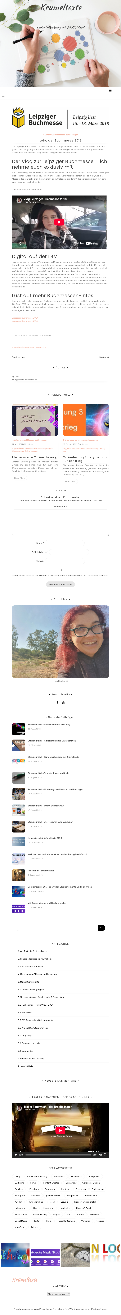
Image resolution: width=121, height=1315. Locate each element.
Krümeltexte (60, 7)
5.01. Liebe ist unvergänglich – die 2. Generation (41, 997)
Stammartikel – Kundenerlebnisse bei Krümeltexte (53, 757)
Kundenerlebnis (36, 1201)
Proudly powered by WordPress (29, 1309)
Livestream (49, 1208)
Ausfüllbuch (59, 1176)
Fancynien (23, 448)
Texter (37, 1221)
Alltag (18, 1176)
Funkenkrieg (42, 448)
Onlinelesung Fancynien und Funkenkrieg (35, 459)
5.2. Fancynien (25, 1012)
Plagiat (56, 1214)
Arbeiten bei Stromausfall (41, 870)
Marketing (65, 1208)
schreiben (94, 1214)
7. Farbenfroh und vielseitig (31, 1058)
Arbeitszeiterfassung (37, 1176)
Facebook (34, 1189)
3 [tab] (62, 490)
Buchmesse (24, 347)
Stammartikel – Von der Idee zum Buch (48, 773)
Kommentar (60, 506)
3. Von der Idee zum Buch (30, 966)
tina (17, 376)
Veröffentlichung (67, 1221)
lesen (52, 1201)
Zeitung (34, 1227)
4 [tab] (65, 490)
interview (35, 1195)
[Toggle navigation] (3, 97)
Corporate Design (91, 1182)
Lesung (51, 448)
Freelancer (81, 1189)
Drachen (19, 1189)
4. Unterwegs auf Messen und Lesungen (60, 135)
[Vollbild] (105, 1154)
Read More (19, 481)
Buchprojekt (94, 1176)
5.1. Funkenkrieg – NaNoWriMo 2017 (35, 1005)
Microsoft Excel (83, 1208)
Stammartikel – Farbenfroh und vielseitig (49, 724)
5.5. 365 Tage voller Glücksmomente (35, 1020)
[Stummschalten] (100, 1154)
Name (40, 543)
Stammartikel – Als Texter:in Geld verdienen (50, 822)
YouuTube (19, 1227)
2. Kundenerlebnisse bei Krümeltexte (35, 958)
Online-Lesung (40, 1214)
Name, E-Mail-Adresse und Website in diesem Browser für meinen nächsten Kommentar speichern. (60, 575)
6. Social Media (25, 1051)
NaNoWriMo (21, 1214)
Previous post (18, 357)
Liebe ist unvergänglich (85, 1201)
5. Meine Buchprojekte (28, 981)
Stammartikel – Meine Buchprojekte (46, 805)
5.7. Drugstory (24, 1035)
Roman (80, 1214)
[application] (60, 1130)
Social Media (21, 1221)
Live (14, 451)
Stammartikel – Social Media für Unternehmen (52, 740)
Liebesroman (21, 1208)
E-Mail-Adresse (40, 552)
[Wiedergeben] (15, 1154)
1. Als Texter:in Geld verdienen (32, 951)
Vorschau (85, 1221)
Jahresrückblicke (25, 1066)
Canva (33, 1182)
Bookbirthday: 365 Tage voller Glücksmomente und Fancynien (60, 886)
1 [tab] (56, 490)
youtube (100, 1221)
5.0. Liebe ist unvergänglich (31, 989)
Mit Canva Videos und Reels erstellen (47, 903)
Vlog (44, 347)
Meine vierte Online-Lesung (85, 457)
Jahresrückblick (53, 1195)
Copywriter (71, 1182)
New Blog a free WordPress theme (70, 1309)
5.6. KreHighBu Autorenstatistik (33, 1028)
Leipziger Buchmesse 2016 (25, 321)
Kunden (18, 1201)
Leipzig (38, 347)
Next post (104, 357)
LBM (32, 347)
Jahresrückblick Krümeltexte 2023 (45, 838)
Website (40, 561)
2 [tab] (59, 490)
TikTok (49, 1221)
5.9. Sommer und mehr (29, 1043)
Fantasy (32, 448)
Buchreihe (19, 1182)
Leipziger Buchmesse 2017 (25, 318)
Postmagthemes (99, 1309)
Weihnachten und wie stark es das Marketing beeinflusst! (57, 854)
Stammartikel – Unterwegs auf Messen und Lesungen (55, 789)
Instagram (20, 1195)
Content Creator (51, 1182)
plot (69, 1214)
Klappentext (73, 1195)
